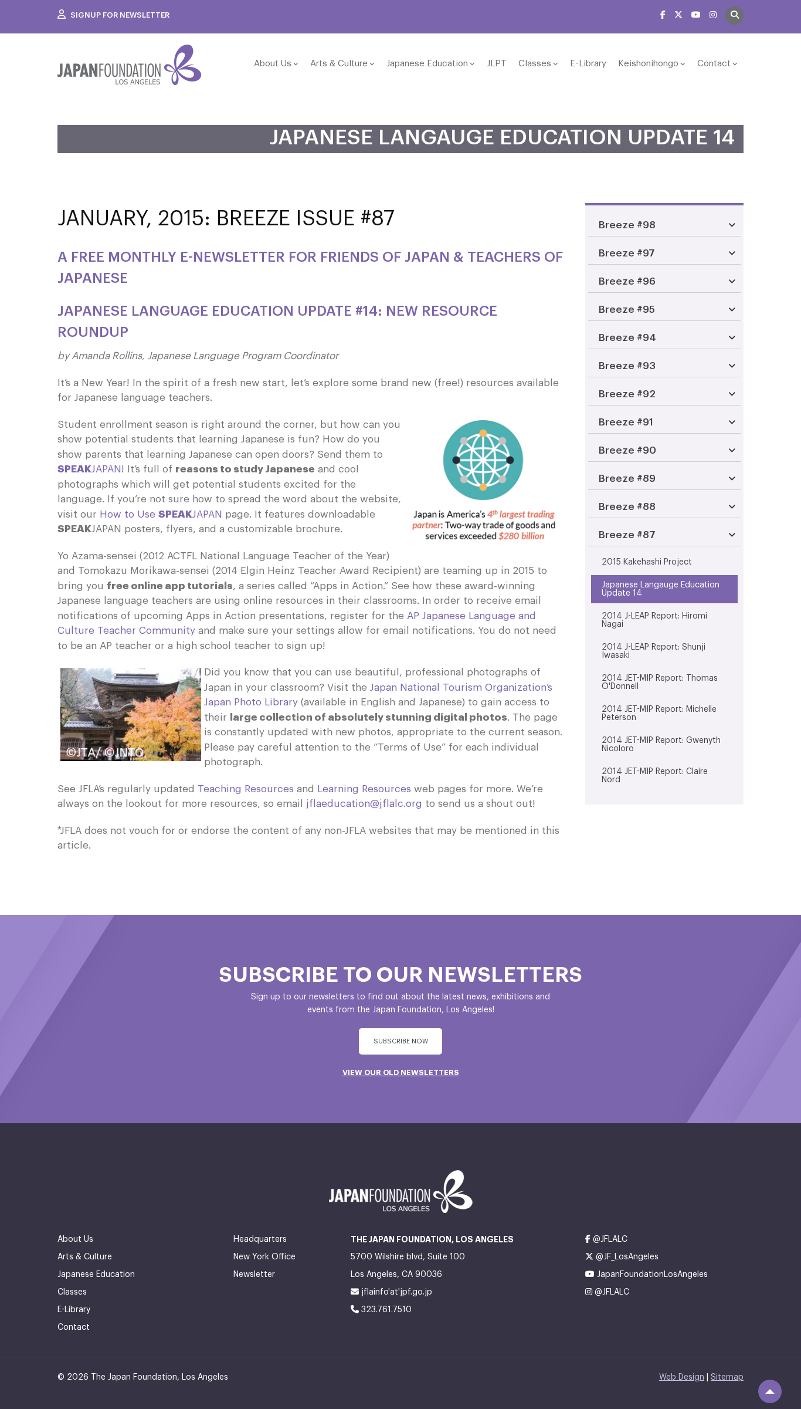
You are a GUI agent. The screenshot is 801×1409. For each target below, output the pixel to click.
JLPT (497, 63)
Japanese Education (427, 63)
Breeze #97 (627, 253)
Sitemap (727, 1377)
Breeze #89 (627, 479)
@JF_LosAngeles (626, 1257)
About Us (272, 63)
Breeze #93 (627, 366)
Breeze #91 (626, 422)
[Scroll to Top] (770, 1391)
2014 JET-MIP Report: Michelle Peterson (659, 713)
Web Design (681, 1377)
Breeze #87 (627, 535)
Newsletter (254, 1275)
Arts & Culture (339, 63)
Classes (534, 63)
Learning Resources (364, 789)
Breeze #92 (627, 394)
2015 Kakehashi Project (647, 562)
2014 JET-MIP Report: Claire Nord (655, 776)
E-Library (588, 63)
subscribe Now (401, 1041)
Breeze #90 (627, 450)
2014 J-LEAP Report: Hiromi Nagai (654, 620)
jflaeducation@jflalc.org (364, 804)
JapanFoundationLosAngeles (651, 1275)
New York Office (264, 1257)
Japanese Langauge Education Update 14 (660, 589)
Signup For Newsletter (119, 15)
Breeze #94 (627, 338)
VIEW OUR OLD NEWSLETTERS (400, 1072)
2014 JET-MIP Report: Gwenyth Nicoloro (661, 744)
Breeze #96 (627, 281)
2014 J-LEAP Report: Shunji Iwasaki (653, 651)
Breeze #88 (627, 507)
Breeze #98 (627, 225)
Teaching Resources (246, 789)
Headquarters (260, 1239)
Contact (714, 63)
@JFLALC (608, 1239)
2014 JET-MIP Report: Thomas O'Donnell (660, 682)
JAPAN (89, 469)
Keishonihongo (648, 63)
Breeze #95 (627, 310)
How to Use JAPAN (161, 514)
